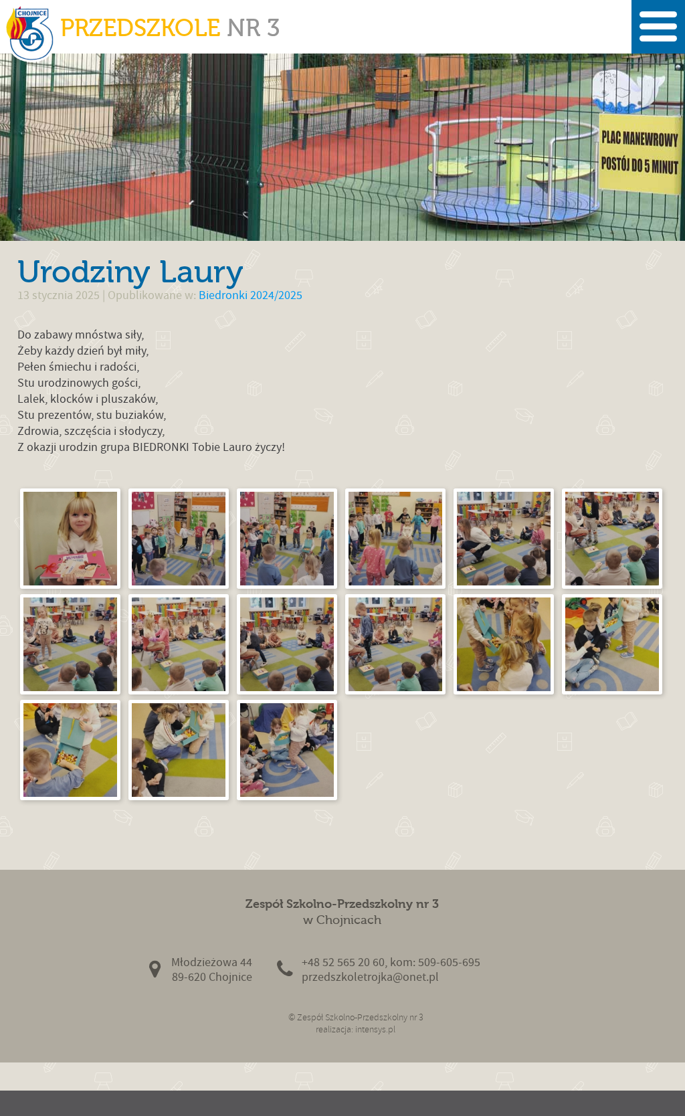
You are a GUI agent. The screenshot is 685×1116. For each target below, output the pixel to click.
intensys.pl (375, 1029)
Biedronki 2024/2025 (250, 295)
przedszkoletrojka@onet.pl (370, 977)
